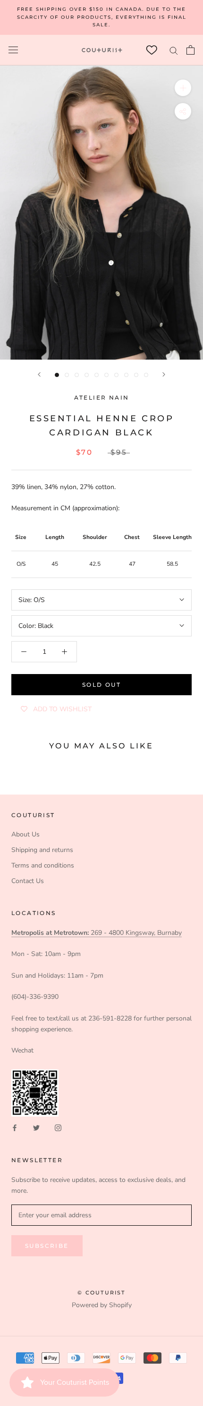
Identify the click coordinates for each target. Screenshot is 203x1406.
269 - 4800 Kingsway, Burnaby (96, 932)
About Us (25, 834)
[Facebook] (14, 1127)
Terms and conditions (42, 865)
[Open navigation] (13, 50)
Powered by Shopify (102, 1305)
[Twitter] (36, 1127)
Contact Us (27, 880)
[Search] (173, 50)
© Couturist (101, 1292)
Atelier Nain (101, 397)
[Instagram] (58, 1127)
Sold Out (101, 684)
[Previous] (39, 374)
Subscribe (47, 1245)
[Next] (163, 374)
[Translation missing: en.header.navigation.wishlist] (151, 50)
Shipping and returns (42, 849)
